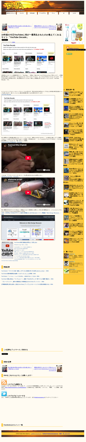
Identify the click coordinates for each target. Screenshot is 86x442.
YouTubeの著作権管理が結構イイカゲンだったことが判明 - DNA (18, 273)
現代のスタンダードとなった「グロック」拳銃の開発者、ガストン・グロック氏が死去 (76, 146)
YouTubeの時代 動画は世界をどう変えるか (25, 242)
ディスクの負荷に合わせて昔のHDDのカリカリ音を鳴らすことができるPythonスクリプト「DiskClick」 (73, 117)
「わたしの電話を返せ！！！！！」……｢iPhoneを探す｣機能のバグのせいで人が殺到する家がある (73, 179)
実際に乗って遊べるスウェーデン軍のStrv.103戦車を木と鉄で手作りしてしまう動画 (76, 154)
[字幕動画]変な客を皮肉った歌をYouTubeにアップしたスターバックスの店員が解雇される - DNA (27, 284)
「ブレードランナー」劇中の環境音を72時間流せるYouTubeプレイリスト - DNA (22, 281)
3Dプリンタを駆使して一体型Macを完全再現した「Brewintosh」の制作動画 (76, 109)
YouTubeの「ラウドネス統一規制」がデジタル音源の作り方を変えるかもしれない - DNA (25, 271)
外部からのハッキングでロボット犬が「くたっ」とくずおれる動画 (76, 240)
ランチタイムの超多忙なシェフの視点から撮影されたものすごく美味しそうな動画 (76, 233)
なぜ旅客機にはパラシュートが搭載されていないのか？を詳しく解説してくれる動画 (76, 101)
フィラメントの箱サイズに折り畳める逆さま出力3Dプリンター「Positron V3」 (76, 226)
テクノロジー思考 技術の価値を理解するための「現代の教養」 (27, 257)
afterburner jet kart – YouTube (9, 176)
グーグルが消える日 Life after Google (22, 256)
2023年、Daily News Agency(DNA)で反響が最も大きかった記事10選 (76, 139)
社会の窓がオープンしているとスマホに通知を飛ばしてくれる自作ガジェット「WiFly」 (76, 171)
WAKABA (72, 269)
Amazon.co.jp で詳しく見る (21, 244)
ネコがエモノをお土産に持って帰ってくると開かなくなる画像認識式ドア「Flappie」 (76, 132)
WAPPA (71, 261)
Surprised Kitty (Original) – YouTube (11, 142)
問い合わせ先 (66, 433)
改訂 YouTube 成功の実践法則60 (21, 248)
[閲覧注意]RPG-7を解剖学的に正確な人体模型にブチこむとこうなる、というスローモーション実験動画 (73, 162)
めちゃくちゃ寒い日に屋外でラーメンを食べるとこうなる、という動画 (76, 124)
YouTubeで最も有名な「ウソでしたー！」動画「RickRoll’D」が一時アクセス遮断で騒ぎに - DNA (27, 279)
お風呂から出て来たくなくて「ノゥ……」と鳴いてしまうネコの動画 (76, 93)
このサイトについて (36, 433)
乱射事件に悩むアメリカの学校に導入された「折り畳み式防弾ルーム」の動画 (76, 195)
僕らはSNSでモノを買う (19, 250)
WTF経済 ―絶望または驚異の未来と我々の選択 (24, 253)
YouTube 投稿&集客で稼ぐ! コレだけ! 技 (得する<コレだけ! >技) (27, 259)
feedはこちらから (74, 48)
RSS (60, 433)
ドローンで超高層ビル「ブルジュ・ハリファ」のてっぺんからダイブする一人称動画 (76, 218)
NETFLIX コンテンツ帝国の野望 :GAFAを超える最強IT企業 (26, 254)
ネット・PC (5, 32)
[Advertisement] (42, 19)
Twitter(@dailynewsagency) (50, 433)
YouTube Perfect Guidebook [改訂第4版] (9, 260)
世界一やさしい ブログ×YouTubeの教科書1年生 (24, 251)
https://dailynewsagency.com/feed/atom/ (15, 387)
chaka (13, 42)
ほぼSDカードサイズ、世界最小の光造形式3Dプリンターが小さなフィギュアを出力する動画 (76, 203)
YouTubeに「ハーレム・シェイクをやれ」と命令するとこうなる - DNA (20, 276)
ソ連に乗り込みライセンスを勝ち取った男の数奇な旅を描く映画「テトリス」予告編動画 (76, 211)
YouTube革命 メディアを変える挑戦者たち (23, 247)
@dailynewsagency (39, 397)
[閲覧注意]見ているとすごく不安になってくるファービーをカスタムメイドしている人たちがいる (45, 27)
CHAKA (71, 254)
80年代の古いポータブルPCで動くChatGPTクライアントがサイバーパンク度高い (76, 188)
